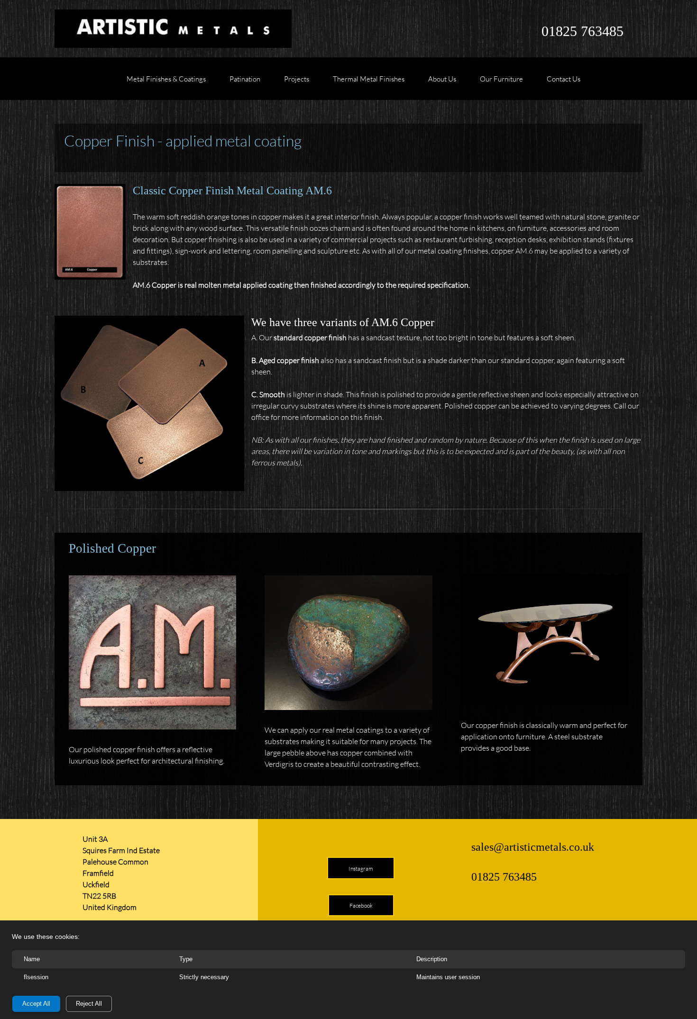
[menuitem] (166, 83)
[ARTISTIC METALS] (173, 28)
